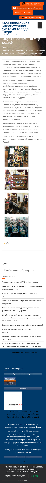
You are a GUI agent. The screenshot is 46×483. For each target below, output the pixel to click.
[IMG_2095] (16, 180)
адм (23, 461)
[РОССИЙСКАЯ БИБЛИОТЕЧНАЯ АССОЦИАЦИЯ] (29, 364)
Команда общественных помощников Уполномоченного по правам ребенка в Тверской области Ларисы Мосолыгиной (23, 414)
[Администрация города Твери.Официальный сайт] (7, 364)
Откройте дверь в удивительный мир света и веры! (22, 325)
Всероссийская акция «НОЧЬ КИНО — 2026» (20, 282)
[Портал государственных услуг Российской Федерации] (14, 364)
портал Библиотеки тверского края (23, 352)
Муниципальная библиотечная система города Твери (15, 27)
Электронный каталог (23, 12)
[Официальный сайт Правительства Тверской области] (36, 364)
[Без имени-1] (16, 227)
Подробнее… (23, 480)
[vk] (5, 8)
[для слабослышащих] (9, 8)
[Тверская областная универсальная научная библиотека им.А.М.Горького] (22, 364)
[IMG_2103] (16, 203)
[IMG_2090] (16, 156)
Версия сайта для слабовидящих (29, 8)
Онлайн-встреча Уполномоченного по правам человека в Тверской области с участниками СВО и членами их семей (22, 318)
